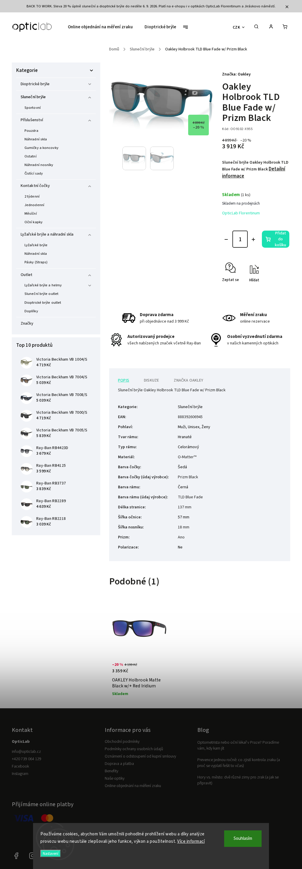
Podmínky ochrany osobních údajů (134, 749)
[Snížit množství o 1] (226, 239)
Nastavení (50, 853)
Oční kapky (33, 222)
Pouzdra (31, 130)
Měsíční (30, 213)
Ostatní (30, 156)
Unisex (193, 427)
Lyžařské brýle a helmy (43, 285)
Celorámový (188, 447)
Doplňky (31, 311)
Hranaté (185, 437)
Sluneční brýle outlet (41, 293)
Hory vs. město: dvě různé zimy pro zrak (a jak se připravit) (238, 780)
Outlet (27, 275)
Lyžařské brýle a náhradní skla (47, 234)
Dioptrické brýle (35, 84)
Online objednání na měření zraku (133, 786)
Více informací (191, 841)
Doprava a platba (119, 764)
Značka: (236, 74)
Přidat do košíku (280, 239)
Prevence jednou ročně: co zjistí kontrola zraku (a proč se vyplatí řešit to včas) (238, 763)
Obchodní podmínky (122, 742)
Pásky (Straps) (35, 262)
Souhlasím (243, 838)
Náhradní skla (35, 139)
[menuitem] (103, 27)
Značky (27, 323)
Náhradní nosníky (38, 164)
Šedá (182, 467)
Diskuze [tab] (151, 380)
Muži (182, 427)
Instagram (20, 774)
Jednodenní (34, 205)
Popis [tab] (123, 380)
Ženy (205, 427)
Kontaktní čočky (35, 186)
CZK (236, 27)
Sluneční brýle (33, 97)
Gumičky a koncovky (41, 147)
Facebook (20, 766)
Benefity (111, 771)
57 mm (183, 517)
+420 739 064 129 (26, 759)
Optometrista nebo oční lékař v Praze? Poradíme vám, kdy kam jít (238, 745)
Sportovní (32, 107)
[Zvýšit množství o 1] (253, 239)
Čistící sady (33, 173)
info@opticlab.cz (26, 752)
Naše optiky (114, 778)
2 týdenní (32, 196)
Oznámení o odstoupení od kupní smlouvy (140, 756)
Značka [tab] (188, 380)
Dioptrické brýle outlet (42, 302)
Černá (183, 487)
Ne (180, 547)
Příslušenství (32, 120)
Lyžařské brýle (35, 245)
